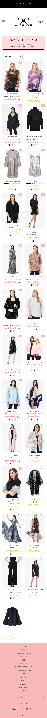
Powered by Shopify (23, 716)
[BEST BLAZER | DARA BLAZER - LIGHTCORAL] (14, 331)
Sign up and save (23, 697)
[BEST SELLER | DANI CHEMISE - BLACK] (11, 235)
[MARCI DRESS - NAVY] (38, 419)
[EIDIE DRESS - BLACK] (11, 375)
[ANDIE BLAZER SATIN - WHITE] (38, 371)
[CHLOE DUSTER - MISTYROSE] (14, 464)
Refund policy (23, 691)
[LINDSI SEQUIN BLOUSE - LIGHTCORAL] (38, 285)
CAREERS (23, 660)
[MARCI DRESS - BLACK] (32, 419)
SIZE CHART (23, 674)
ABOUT (23, 650)
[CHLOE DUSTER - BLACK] (11, 464)
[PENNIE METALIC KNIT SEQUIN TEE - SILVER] (14, 510)
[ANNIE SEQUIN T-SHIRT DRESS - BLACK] (33, 241)
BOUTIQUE (23, 657)
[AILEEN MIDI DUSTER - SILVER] (12, 189)
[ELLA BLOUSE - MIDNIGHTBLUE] (36, 329)
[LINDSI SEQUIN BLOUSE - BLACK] (32, 285)
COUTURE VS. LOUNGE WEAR (23, 667)
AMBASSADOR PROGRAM (23, 653)
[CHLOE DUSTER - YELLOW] (8, 464)
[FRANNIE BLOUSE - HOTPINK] (15, 419)
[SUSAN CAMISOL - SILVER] (38, 189)
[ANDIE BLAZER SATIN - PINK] (32, 371)
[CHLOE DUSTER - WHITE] (17, 464)
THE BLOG (23, 677)
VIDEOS (23, 681)
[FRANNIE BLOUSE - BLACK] (9, 419)
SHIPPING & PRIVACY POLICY (23, 670)
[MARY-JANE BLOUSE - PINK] (35, 145)
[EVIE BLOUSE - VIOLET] (12, 145)
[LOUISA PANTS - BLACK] (11, 598)
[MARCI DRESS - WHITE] (35, 419)
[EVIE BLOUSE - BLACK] (9, 145)
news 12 (23, 646)
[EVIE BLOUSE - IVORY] (15, 145)
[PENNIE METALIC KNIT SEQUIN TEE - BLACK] (11, 510)
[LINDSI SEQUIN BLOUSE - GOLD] (35, 285)
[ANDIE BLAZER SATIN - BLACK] (35, 371)
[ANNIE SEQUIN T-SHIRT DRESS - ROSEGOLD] (36, 241)
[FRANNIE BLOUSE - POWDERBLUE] (12, 419)
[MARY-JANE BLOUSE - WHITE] (38, 145)
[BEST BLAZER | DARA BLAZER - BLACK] (11, 331)
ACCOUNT (23, 684)
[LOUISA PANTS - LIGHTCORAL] (14, 598)
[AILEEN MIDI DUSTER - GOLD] (9, 189)
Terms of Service (23, 687)
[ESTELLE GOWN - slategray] (11, 554)
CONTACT (23, 663)
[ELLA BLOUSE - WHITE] (33, 329)
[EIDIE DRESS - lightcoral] (14, 375)
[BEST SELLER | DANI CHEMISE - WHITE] (14, 235)
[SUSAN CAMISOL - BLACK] (32, 189)
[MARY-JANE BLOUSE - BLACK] (32, 145)
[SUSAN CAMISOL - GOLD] (35, 189)
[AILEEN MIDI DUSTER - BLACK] (15, 189)
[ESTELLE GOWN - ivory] (14, 554)
